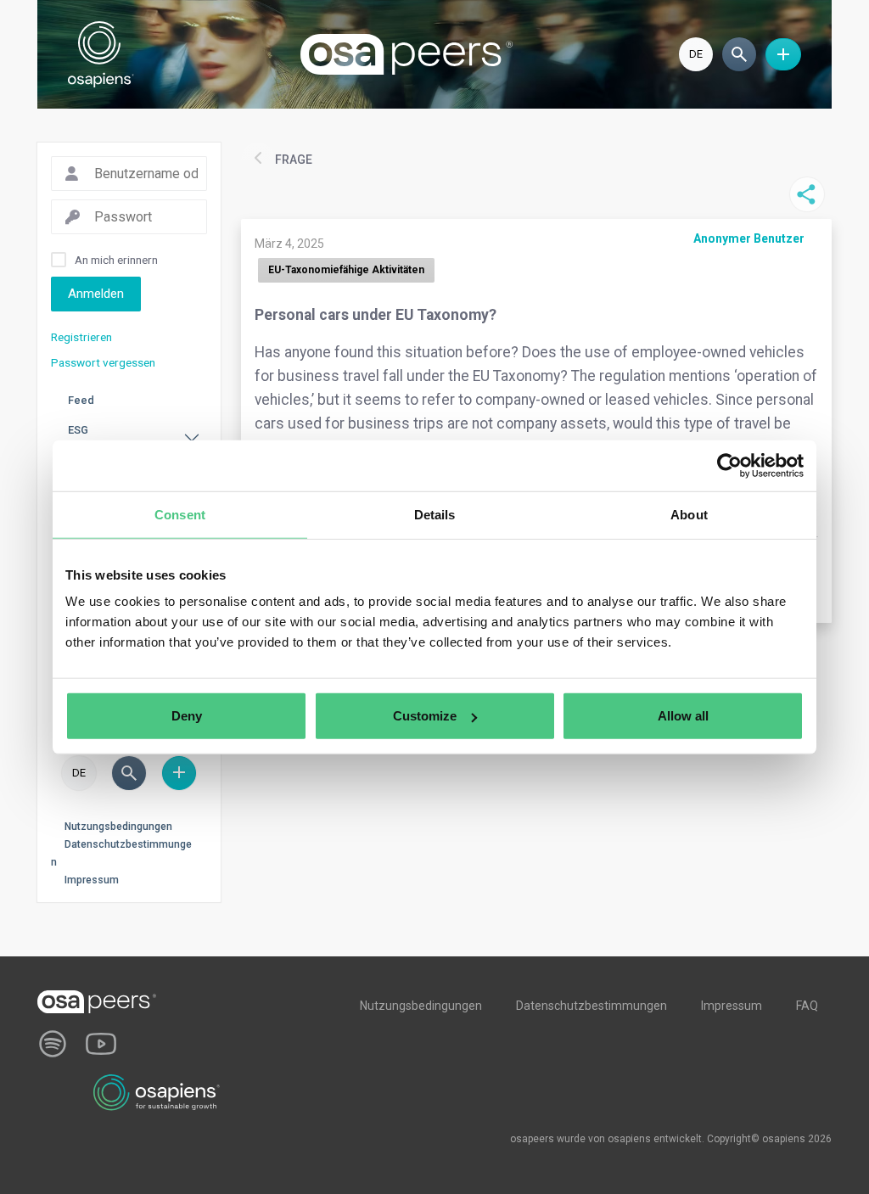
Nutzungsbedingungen (118, 826)
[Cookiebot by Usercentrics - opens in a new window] (729, 465)
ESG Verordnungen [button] (104, 437)
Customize (425, 716)
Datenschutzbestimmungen (591, 1005)
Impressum (91, 880)
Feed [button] (81, 400)
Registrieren (81, 337)
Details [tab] (435, 514)
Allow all (683, 716)
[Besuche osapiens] (157, 1091)
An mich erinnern (116, 259)
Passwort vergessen (103, 362)
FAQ (807, 1005)
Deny (186, 716)
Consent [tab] (179, 514)
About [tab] (689, 514)
